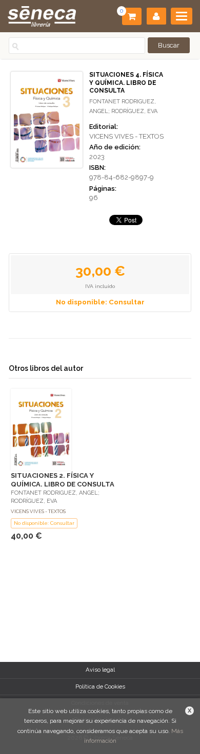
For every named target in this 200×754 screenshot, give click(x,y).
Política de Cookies (100, 686)
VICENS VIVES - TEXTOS (126, 136)
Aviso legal (100, 669)
